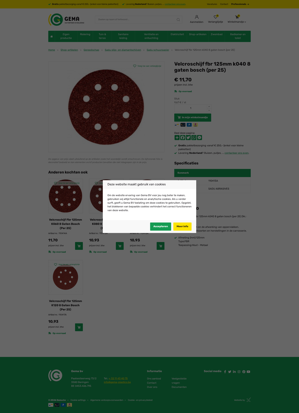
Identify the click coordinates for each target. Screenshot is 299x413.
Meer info (182, 226)
